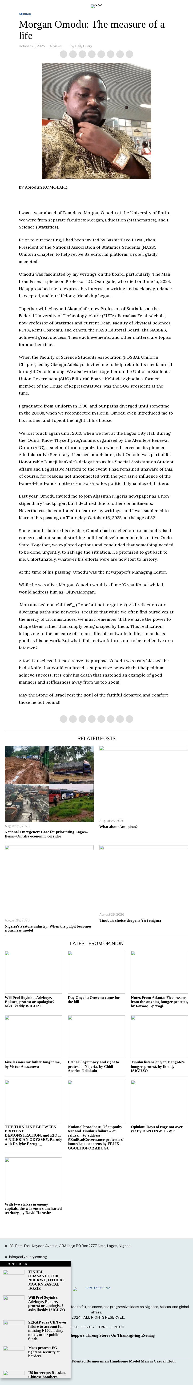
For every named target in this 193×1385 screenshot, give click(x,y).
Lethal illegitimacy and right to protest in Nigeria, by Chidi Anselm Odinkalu (93, 1066)
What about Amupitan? (118, 827)
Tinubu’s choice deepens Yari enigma (130, 920)
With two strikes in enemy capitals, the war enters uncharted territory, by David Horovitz (33, 1208)
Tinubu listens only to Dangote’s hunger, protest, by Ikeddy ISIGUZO (158, 1066)
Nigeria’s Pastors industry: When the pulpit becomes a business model (48, 928)
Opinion (25, 14)
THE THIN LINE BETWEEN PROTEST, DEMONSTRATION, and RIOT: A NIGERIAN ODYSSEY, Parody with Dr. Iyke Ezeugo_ (33, 1135)
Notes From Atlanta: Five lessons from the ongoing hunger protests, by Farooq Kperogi (159, 1002)
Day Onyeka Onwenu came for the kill (94, 1000)
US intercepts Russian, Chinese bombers (47, 1375)
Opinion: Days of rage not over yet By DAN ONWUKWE (157, 1129)
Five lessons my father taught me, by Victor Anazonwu (33, 1064)
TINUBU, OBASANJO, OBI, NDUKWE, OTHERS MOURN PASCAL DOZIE (46, 1280)
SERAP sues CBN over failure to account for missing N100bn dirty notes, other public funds (47, 1330)
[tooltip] (63, 54)
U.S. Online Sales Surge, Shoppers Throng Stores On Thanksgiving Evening (90, 1335)
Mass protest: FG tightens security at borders (44, 1352)
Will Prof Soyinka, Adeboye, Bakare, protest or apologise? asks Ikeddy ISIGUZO (30, 1002)
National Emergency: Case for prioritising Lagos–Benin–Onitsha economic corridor (46, 834)
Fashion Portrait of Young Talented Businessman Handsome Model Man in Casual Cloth (101, 1361)
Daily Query (83, 46)
